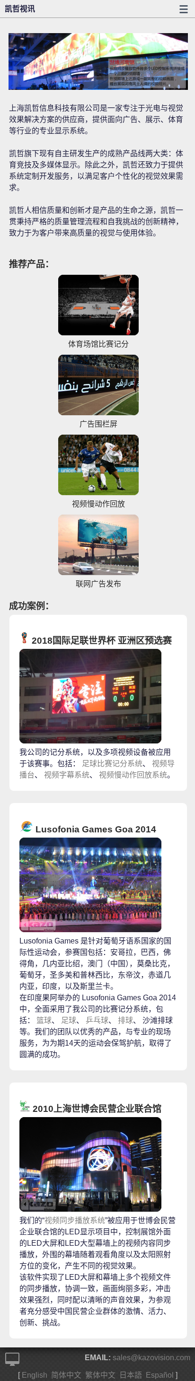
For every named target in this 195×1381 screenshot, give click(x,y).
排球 (125, 1020)
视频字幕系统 (66, 775)
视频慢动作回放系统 (133, 775)
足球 (68, 1020)
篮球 (44, 1020)
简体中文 (66, 1375)
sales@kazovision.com (151, 1358)
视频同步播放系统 (74, 1220)
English (34, 1375)
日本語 (130, 1375)
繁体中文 (100, 1375)
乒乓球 (97, 1020)
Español (160, 1375)
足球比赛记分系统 (112, 764)
